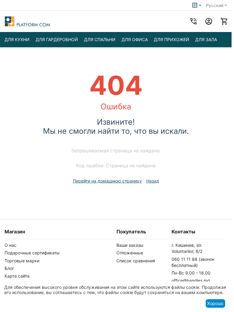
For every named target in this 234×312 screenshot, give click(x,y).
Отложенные (129, 252)
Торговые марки (22, 260)
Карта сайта (17, 275)
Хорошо (215, 303)
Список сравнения (135, 260)
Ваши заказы (130, 245)
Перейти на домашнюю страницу (107, 180)
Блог (9, 268)
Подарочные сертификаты (32, 252)
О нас (10, 245)
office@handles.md (191, 280)
